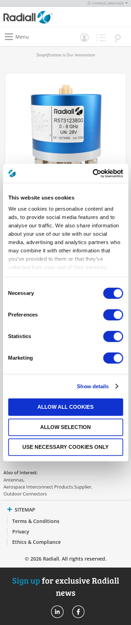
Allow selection (65, 427)
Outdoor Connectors (25, 494)
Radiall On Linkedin (57, 612)
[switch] (113, 315)
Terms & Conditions (35, 521)
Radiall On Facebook (78, 612)
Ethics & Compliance (36, 542)
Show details (93, 386)
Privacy (20, 531)
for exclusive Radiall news (65, 586)
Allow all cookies (65, 407)
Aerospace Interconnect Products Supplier (47, 487)
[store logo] (36, 17)
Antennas (13, 480)
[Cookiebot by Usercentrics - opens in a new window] (93, 173)
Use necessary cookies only (65, 447)
